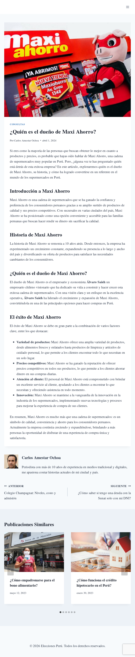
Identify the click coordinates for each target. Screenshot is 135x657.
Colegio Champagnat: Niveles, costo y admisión (30, 492)
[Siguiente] (124, 570)
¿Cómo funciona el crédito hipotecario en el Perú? (97, 583)
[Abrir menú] (127, 7)
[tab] (60, 612)
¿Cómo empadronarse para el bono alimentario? (32, 583)
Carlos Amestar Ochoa (26, 140)
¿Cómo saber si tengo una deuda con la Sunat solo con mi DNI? (104, 492)
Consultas (17, 124)
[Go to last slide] (10, 570)
